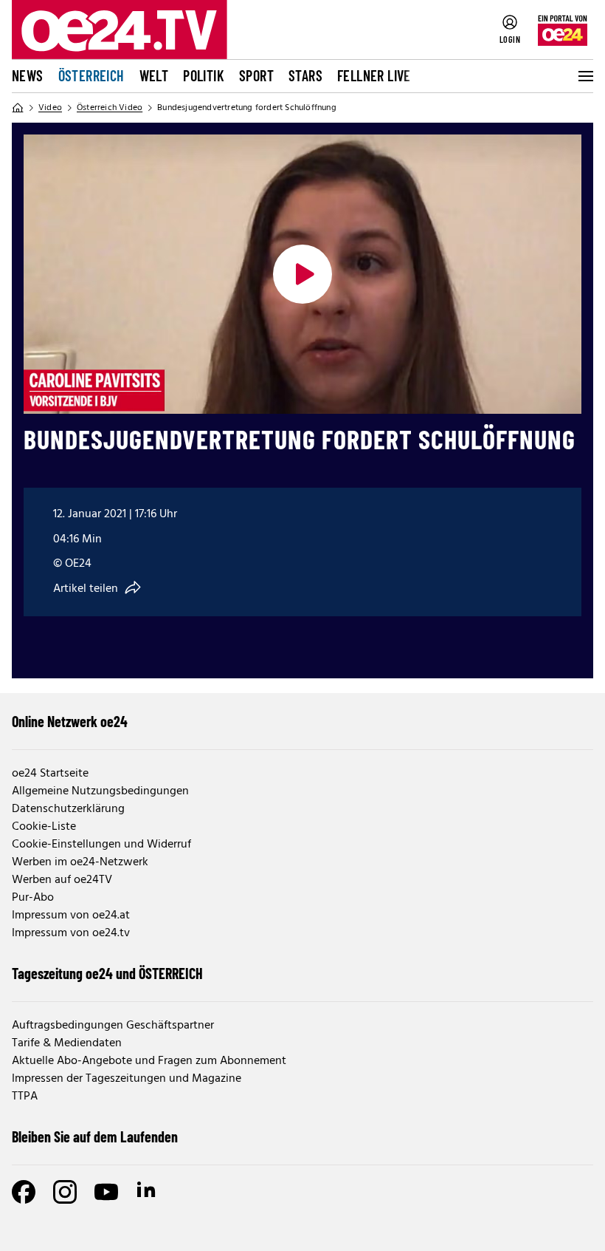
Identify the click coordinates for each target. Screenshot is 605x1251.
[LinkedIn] (147, 1192)
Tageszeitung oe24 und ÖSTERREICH (107, 973)
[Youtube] (106, 1192)
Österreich (91, 75)
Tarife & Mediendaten (67, 1043)
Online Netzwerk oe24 (70, 721)
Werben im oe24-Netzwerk (80, 862)
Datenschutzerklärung (68, 809)
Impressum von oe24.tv (71, 933)
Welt (154, 75)
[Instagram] (65, 1192)
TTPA (25, 1096)
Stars (305, 75)
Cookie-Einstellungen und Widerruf (101, 844)
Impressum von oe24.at (71, 915)
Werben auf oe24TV (62, 880)
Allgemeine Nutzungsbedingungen (100, 791)
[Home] (18, 108)
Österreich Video (109, 108)
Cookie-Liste (44, 826)
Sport (256, 75)
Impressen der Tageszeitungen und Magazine (126, 1078)
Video (50, 108)
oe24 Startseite (50, 773)
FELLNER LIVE (374, 75)
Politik (203, 75)
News (28, 75)
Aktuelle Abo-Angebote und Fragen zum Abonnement (149, 1061)
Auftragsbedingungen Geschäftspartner (113, 1025)
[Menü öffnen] (584, 76)
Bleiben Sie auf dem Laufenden (95, 1136)
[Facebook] (23, 1192)
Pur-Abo (33, 897)
